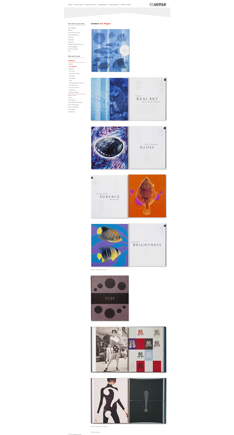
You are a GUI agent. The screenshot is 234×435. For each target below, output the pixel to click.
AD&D (71, 64)
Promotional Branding (75, 102)
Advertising (71, 100)
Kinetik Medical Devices (76, 44)
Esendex (71, 37)
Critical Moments (73, 35)
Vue (69, 51)
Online (70, 98)
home (70, 4)
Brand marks (72, 95)
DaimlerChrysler (74, 73)
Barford (70, 30)
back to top (95, 432)
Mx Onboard (73, 85)
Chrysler (72, 71)
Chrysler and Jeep (74, 32)
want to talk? (125, 4)
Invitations (71, 112)
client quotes (114, 4)
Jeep (70, 80)
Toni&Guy (72, 90)
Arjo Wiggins (72, 28)
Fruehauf (71, 39)
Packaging (71, 109)
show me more (90, 4)
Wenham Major (73, 49)
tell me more (79, 4)
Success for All (74, 87)
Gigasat (70, 42)
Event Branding (73, 107)
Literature (71, 60)
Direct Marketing (73, 105)
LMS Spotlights (73, 46)
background (102, 4)
